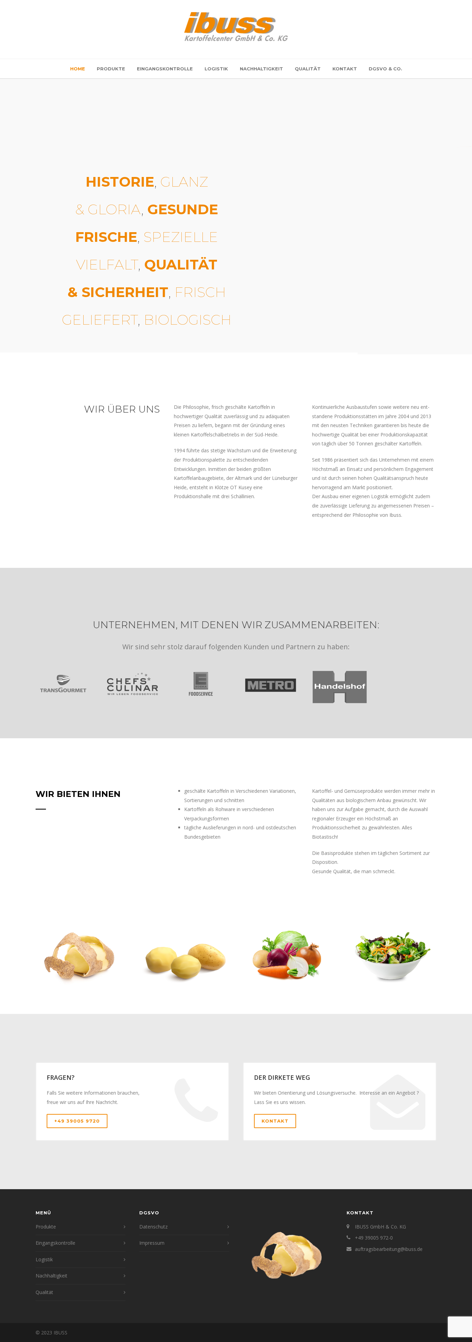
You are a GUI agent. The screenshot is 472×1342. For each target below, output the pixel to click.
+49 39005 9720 (77, 1121)
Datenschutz (153, 1226)
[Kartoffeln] (184, 955)
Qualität (308, 68)
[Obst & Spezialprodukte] (391, 955)
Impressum (151, 1243)
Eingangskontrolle (165, 68)
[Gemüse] (288, 955)
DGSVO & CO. (385, 68)
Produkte (111, 68)
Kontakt (344, 68)
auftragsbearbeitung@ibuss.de (389, 1249)
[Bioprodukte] (80, 955)
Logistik (216, 68)
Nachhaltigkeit (261, 68)
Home (77, 68)
